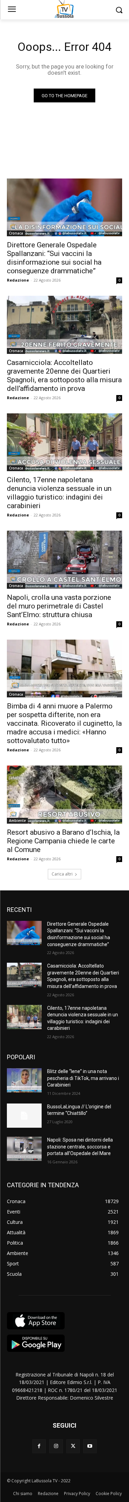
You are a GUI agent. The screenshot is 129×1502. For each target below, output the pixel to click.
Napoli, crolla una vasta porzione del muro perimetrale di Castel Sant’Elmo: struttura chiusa (59, 606)
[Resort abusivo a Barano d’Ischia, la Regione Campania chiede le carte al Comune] (64, 795)
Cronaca (16, 233)
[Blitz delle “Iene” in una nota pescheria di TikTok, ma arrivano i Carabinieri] (24, 1080)
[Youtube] (90, 1446)
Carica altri (62, 874)
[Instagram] (56, 1446)
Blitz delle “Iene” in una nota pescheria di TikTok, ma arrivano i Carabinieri (83, 1078)
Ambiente (17, 820)
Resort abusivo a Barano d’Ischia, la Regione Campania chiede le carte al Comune (63, 841)
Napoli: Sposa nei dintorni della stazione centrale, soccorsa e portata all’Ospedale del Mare (80, 1146)
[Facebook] (39, 1446)
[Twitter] (73, 1446)
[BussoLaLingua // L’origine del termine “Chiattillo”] (24, 1115)
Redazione (18, 280)
